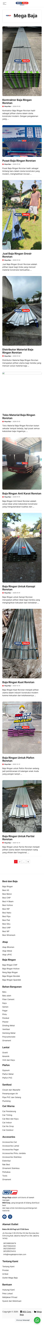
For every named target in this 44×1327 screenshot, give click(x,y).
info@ (5, 1254)
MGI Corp (27, 1312)
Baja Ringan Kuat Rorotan (18, 682)
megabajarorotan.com (17, 1254)
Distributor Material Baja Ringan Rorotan (17, 351)
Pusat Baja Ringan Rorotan (19, 160)
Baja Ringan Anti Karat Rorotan (21, 493)
